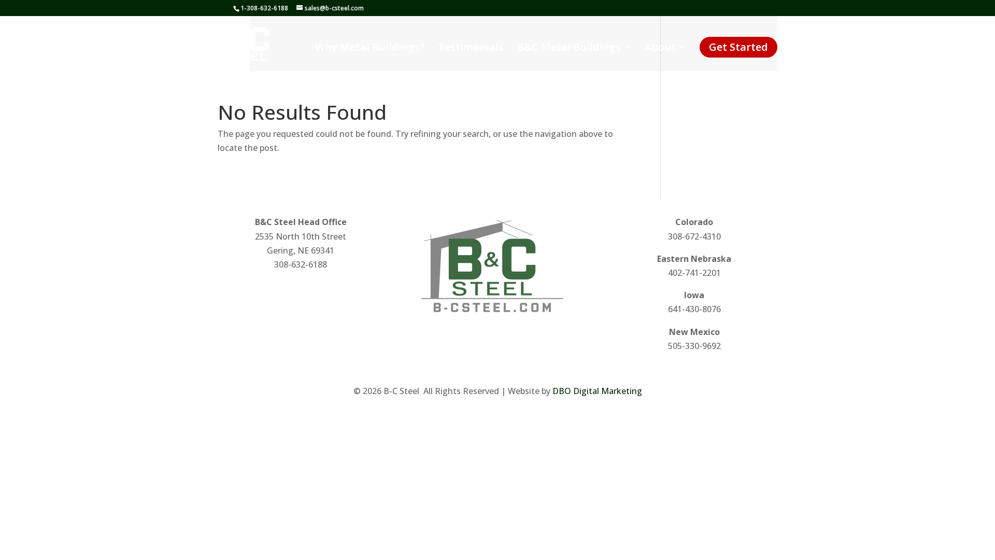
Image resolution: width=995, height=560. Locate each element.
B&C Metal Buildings (569, 49)
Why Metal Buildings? (369, 49)
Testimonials (471, 49)
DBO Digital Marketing (597, 391)
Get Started (738, 47)
